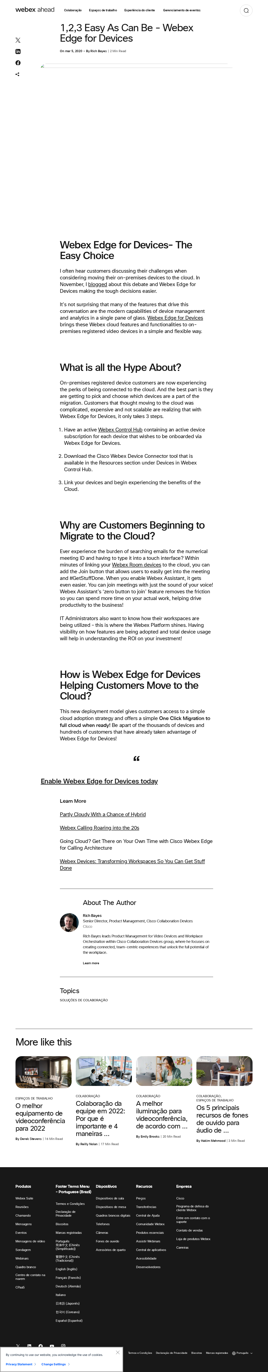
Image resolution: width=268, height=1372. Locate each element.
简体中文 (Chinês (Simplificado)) (68, 1247)
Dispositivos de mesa (111, 1207)
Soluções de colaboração (84, 1000)
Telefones (103, 1224)
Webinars (21, 1258)
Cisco (180, 1198)
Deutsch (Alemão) (68, 1286)
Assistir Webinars (148, 1241)
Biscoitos (62, 1224)
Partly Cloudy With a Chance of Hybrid (103, 814)
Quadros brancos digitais (113, 1215)
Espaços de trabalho (103, 10)
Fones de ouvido (107, 1241)
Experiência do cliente (140, 10)
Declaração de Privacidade (66, 1213)
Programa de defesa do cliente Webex (192, 1208)
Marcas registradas (69, 1232)
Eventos (21, 1232)
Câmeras (102, 1232)
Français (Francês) (68, 1277)
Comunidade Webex (150, 1224)
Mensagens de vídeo (30, 1241)
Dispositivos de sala (110, 1198)
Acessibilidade (146, 1258)
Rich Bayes (98, 51)
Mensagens (23, 1224)
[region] (61, 1359)
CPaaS (20, 1287)
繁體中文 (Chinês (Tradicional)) (68, 1258)
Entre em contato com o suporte (193, 1220)
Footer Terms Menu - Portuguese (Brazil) (73, 1189)
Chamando (23, 1215)
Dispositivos (106, 1186)
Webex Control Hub (120, 429)
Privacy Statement (19, 1364)
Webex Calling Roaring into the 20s (99, 828)
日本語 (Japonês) (68, 1303)
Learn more (91, 963)
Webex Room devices (136, 565)
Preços (141, 1198)
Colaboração (72, 10)
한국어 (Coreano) (68, 1312)
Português (63, 1241)
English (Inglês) (66, 1269)
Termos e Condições (70, 1204)
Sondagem (23, 1250)
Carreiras (182, 1247)
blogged (97, 284)
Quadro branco (25, 1267)
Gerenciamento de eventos (182, 10)
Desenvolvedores (148, 1267)
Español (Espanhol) (69, 1320)
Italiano (61, 1295)
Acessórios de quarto (110, 1250)
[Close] (118, 1352)
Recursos (144, 1186)
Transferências (146, 1207)
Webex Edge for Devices (175, 318)
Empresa (183, 1186)
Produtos (23, 1186)
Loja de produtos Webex (193, 1239)
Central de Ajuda (147, 1215)
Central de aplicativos (151, 1250)
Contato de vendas (189, 1230)
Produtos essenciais (150, 1232)
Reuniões (21, 1207)
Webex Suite (24, 1198)
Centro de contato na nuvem (30, 1277)
